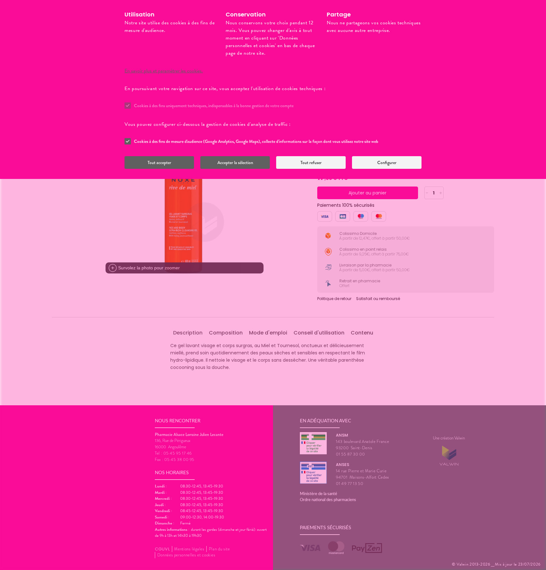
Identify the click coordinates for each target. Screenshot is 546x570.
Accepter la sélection (235, 162)
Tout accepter (159, 162)
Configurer (387, 162)
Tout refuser (311, 162)
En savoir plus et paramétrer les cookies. (163, 71)
